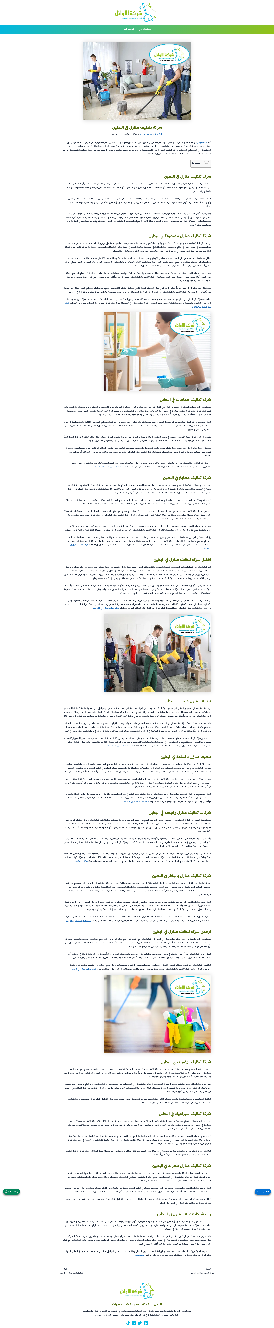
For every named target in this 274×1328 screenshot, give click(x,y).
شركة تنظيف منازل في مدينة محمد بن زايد (108, 467)
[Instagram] (134, 1323)
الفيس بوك (140, 1255)
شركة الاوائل (202, 143)
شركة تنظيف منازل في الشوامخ (106, 608)
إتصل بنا (264, 1191)
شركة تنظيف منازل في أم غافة (136, 802)
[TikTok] (128, 1323)
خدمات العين (128, 29)
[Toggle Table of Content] (205, 163)
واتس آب (12, 1191)
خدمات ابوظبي (145, 29)
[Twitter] (140, 1323)
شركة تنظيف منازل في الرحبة (84, 969)
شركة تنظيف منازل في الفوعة (78, 921)
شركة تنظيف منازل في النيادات (120, 746)
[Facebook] (146, 1323)
